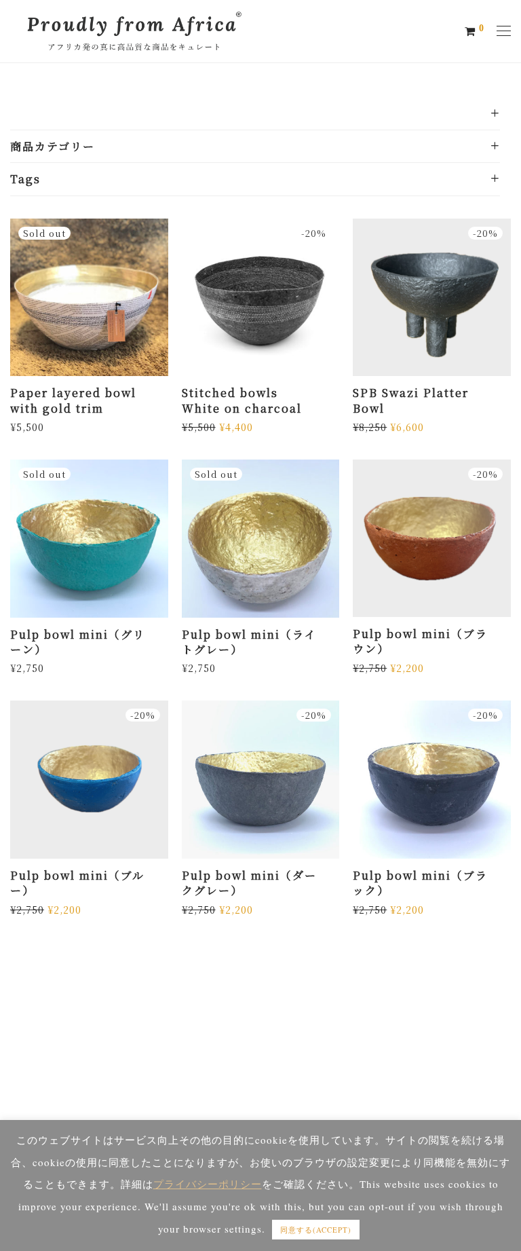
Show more (34, 426)
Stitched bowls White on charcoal (242, 400)
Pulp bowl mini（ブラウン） (420, 641)
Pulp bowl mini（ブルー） (77, 882)
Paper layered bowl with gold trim (73, 400)
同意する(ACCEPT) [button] (315, 1230)
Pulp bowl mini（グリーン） (77, 642)
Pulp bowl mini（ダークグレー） (249, 882)
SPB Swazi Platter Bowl (411, 400)
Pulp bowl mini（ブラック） (420, 882)
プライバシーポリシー (207, 1183)
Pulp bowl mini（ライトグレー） (249, 642)
